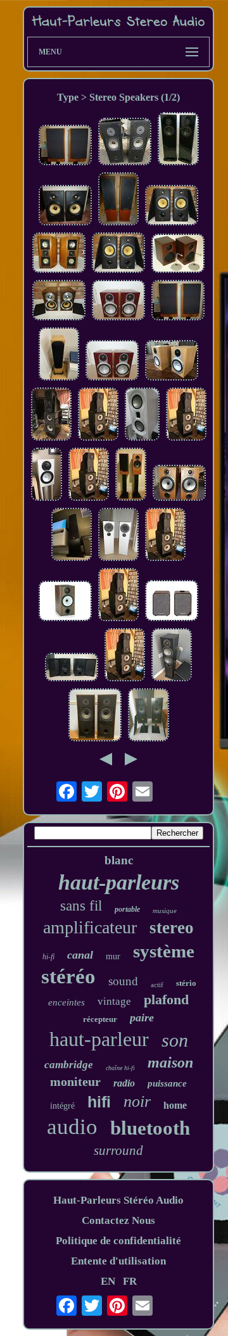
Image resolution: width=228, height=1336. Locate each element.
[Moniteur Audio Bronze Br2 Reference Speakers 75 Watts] (179, 484)
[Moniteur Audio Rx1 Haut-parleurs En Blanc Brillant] (46, 476)
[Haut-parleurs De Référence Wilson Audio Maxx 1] (165, 536)
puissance (167, 1083)
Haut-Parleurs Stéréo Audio (118, 1200)
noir (137, 1101)
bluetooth (150, 1128)
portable (127, 909)
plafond (166, 999)
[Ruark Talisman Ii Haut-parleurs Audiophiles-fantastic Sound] (118, 200)
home (175, 1105)
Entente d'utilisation (118, 1261)
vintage (114, 1001)
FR (130, 1281)
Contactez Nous (118, 1220)
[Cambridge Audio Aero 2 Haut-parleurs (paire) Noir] (71, 668)
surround (118, 1150)
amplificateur (90, 927)
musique (165, 910)
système (163, 951)
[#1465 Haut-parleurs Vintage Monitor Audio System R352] (95, 716)
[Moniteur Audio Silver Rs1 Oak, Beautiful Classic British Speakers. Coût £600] (171, 362)
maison (170, 1062)
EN (108, 1281)
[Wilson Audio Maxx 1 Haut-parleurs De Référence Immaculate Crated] (98, 416)
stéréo (68, 976)
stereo (171, 927)
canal (80, 954)
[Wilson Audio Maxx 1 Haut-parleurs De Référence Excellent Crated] (88, 476)
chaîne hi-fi (120, 1067)
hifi (99, 1102)
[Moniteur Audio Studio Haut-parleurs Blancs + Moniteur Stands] (142, 416)
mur (113, 956)
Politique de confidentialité (118, 1241)
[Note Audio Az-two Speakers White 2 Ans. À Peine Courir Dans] (118, 536)
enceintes (66, 1002)
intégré (62, 1106)
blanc (118, 860)
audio (72, 1126)
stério (186, 983)
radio (124, 1083)
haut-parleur (99, 1039)
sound (123, 981)
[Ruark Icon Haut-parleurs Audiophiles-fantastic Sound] (177, 301)
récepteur (100, 1019)
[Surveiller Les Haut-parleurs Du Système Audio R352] (124, 143)
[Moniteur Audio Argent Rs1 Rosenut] (118, 301)
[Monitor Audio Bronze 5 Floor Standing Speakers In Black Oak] (171, 656)
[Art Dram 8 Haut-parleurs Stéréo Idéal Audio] (178, 140)
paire (142, 1017)
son (175, 1040)
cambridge (68, 1065)
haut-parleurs (118, 882)
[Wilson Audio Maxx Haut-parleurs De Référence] (51, 416)
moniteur (75, 1081)
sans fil (81, 906)
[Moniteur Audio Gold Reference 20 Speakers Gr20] (71, 536)
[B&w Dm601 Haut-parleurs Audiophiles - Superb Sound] (65, 206)
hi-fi (48, 956)
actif (157, 984)
